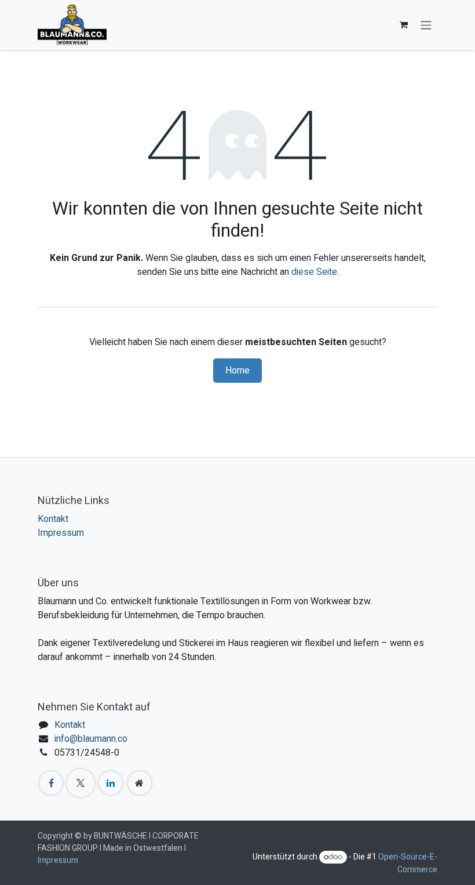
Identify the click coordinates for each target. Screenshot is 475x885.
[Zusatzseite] (139, 783)
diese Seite (314, 272)
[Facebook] (51, 783)
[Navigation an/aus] (426, 24)
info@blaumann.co (90, 739)
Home (237, 371)
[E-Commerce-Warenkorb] (404, 25)
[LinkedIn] (110, 783)
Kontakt (53, 519)
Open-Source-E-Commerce (407, 863)
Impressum (61, 533)
